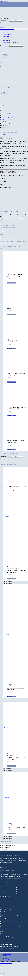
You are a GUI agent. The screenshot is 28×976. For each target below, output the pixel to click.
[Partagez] (3, 973)
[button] (7, 581)
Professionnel (6, 956)
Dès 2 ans (8, 118)
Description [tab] (6, 130)
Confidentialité (6, 959)
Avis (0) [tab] (5, 134)
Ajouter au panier (11, 283)
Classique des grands (14, 568)
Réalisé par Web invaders (6, 963)
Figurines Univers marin (12, 824)
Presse (4, 957)
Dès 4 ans (5, 120)
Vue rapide (6, 516)
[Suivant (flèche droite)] (1, 975)
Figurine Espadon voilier (16, 827)
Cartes (7, 116)
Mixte (10, 121)
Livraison (5, 955)
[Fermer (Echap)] (4, 973)
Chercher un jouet (4, 20)
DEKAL (9, 308)
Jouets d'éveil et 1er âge (12, 685)
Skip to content (4, 1)
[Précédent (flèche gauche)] (0, 975)
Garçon (6, 121)
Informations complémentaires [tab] (11, 132)
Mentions (5, 957)
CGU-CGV (5, 958)
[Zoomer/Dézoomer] (0, 973)
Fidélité (4, 953)
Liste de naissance (7, 954)
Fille (3, 121)
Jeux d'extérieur (10, 755)
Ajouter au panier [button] (11, 578)
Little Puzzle (6, 57)
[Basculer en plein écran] (1, 973)
